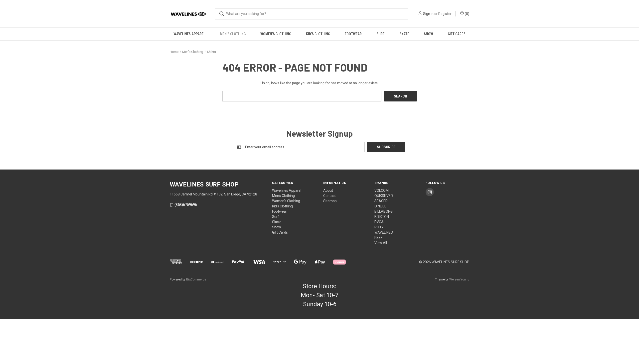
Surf (380, 34)
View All (380, 243)
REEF (378, 238)
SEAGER (381, 201)
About (328, 190)
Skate (404, 34)
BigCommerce (196, 279)
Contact (329, 196)
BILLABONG (383, 211)
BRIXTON (381, 217)
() (466, 14)
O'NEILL (380, 206)
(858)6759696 (185, 205)
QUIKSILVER (383, 196)
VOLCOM (381, 190)
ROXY (379, 227)
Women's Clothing (275, 34)
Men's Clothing (233, 34)
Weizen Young (459, 279)
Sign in (428, 14)
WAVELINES (383, 232)
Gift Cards (457, 34)
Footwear (353, 34)
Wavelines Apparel (189, 34)
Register (445, 14)
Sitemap (330, 201)
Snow (428, 34)
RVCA (379, 222)
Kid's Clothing (318, 34)
